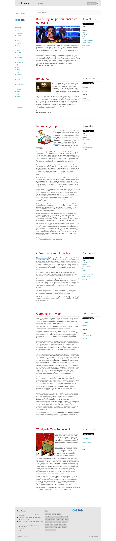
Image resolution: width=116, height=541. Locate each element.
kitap (18, 60)
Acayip (18, 30)
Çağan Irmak (42, 259)
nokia (50, 522)
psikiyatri (90, 336)
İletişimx (26, 536)
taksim (46, 527)
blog (50, 514)
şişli (55, 530)
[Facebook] (19, 20)
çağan (85, 274)
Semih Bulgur (22, 515)
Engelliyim (19, 43)
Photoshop (19, 74)
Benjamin (91, 40)
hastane (87, 335)
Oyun (18, 72)
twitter (59, 527)
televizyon (88, 45)
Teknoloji (19, 89)
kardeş (84, 278)
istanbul (88, 276)
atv (83, 274)
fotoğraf (66, 517)
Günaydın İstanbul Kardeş (53, 253)
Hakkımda (40, 3)
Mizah (18, 67)
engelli (59, 514)
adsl (46, 514)
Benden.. (84, 32)
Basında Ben (20, 33)
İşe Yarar (19, 52)
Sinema (88, 266)
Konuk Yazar (20, 62)
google (53, 519)
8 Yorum (84, 36)
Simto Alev (23, 3)
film (62, 517)
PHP (18, 77)
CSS (18, 38)
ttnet (56, 527)
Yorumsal (84, 91)
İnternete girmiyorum (49, 126)
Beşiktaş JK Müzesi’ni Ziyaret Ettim (27, 528)
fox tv (87, 43)
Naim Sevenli (24, 526)
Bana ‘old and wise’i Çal (60, 264)
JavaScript (19, 57)
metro (46, 522)
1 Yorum (84, 446)
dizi (87, 100)
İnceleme (19, 47)
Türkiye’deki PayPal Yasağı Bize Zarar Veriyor (30, 517)
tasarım (18, 86)
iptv (87, 147)
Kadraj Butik (20, 107)
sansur (47, 524)
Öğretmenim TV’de (48, 313)
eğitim (83, 335)
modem (90, 147)
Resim (18, 79)
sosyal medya (20, 84)
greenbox (74, 106)
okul (86, 336)
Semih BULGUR (25, 519)
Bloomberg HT (85, 42)
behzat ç (84, 100)
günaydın (84, 276)
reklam (85, 451)
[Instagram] (24, 20)
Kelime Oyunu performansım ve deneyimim (56, 20)
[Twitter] (16, 20)
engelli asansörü (49, 517)
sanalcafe (64, 522)
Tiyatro (18, 91)
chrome (54, 514)
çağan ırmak (90, 274)
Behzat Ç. (42, 78)
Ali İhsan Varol (85, 40)
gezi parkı (47, 519)
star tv (90, 100)
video (18, 94)
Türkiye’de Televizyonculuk (53, 429)
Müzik (18, 69)
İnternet (84, 147)
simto (51, 524)
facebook (57, 517)
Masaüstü (19, 65)
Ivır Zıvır (19, 55)
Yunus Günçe (90, 47)
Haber (18, 45)
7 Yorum (84, 96)
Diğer (18, 40)
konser (67, 519)
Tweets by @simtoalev (20, 13)
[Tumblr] (22, 20)
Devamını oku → (44, 65)
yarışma (84, 47)
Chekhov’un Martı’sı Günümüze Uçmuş (28, 514)
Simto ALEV (85, 28)
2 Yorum (84, 143)
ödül (46, 530)
